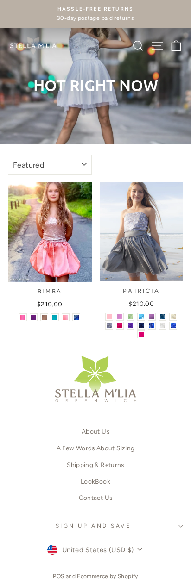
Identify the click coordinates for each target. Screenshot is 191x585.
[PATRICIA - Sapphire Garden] (162, 316)
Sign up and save (93, 526)
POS (58, 576)
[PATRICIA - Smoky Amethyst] (151, 316)
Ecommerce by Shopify (107, 576)
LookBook (95, 481)
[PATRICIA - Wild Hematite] (109, 325)
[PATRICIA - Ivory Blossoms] (173, 316)
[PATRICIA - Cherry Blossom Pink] (119, 316)
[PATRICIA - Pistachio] (130, 316)
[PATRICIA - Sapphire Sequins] (141, 325)
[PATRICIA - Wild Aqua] (141, 316)
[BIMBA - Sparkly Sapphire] (76, 317)
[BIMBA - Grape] (33, 317)
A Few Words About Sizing (96, 448)
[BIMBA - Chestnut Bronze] (44, 317)
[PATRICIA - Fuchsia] (141, 334)
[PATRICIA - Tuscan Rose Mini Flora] (119, 325)
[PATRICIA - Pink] (109, 316)
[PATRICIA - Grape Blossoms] (130, 325)
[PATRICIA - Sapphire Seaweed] (151, 325)
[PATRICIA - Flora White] (162, 325)
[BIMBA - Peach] (65, 317)
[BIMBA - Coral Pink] (22, 317)
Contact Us (96, 497)
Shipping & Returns (95, 464)
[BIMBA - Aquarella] (54, 317)
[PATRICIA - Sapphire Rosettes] (173, 325)
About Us (95, 431)
